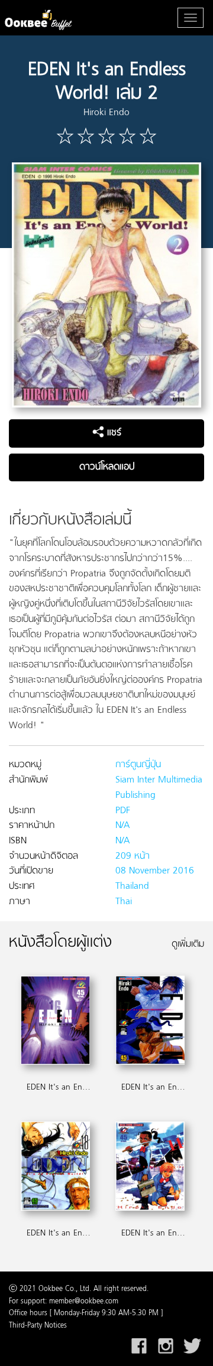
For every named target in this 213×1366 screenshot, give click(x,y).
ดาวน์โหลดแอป (106, 467)
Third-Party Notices (38, 1326)
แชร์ (112, 433)
